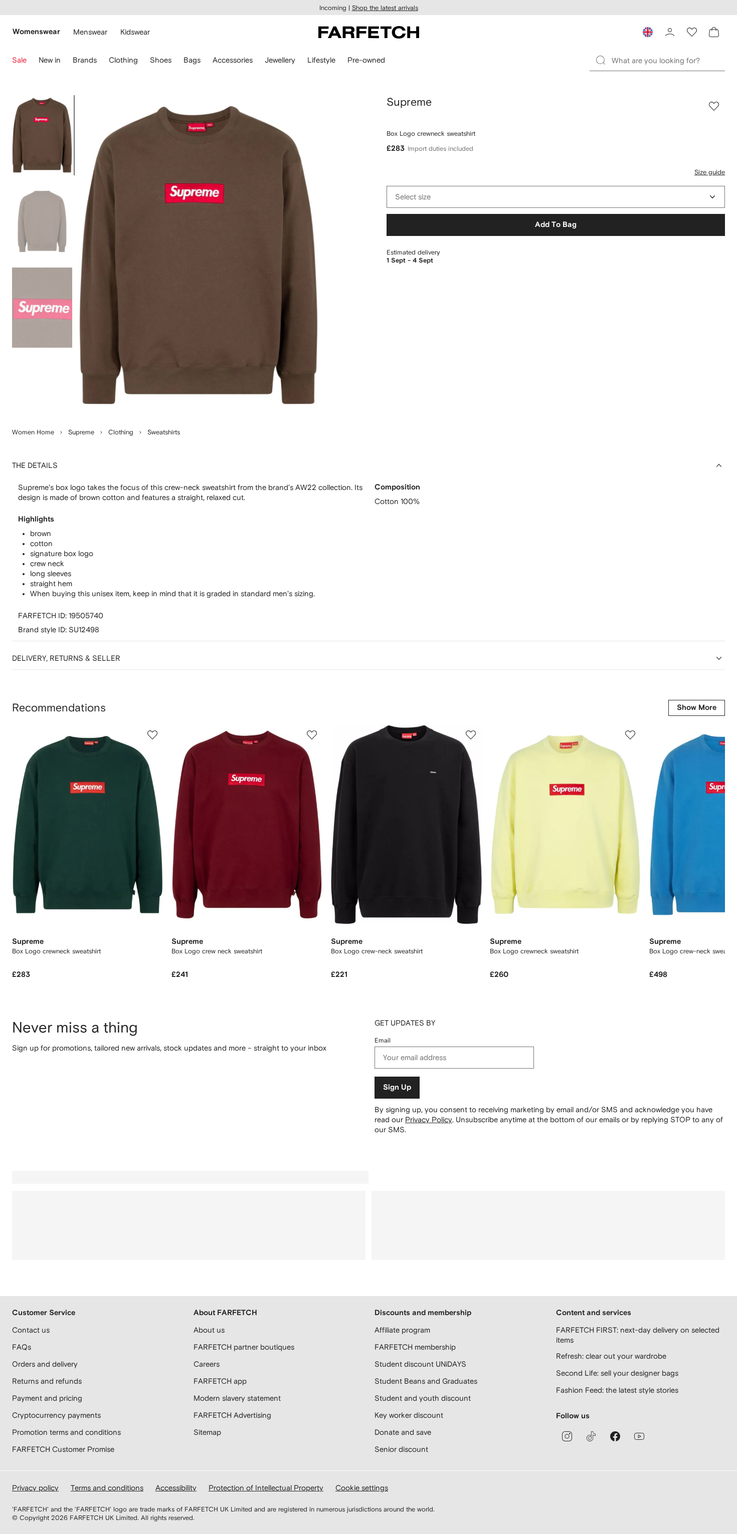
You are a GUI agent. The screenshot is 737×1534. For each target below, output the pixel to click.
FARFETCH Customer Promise (63, 1449)
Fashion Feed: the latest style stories (617, 1390)
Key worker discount (409, 1415)
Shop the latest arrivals (385, 8)
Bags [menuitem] (192, 60)
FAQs (21, 1347)
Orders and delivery (45, 1364)
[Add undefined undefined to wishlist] (152, 735)
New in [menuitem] (50, 60)
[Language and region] (648, 32)
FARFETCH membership (415, 1347)
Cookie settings (361, 1487)
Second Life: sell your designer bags (617, 1373)
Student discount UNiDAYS (420, 1364)
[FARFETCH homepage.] (368, 32)
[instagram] (567, 1436)
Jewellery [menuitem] (280, 60)
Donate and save (403, 1432)
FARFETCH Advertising (232, 1415)
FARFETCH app (220, 1381)
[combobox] (556, 197)
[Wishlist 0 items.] (692, 32)
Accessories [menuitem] (233, 60)
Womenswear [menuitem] (36, 32)
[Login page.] (670, 32)
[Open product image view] (198, 255)
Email (383, 1040)
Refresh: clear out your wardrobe (611, 1356)
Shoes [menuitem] (160, 60)
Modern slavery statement (237, 1398)
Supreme (81, 432)
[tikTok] (591, 1436)
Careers (207, 1364)
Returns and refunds (47, 1381)
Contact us (31, 1330)
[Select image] (42, 135)
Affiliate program (402, 1330)
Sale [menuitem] (19, 60)
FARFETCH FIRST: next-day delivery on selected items (637, 1335)
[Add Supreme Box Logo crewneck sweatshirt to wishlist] (714, 106)
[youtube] (639, 1436)
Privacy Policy (428, 1119)
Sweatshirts (163, 432)
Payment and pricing (47, 1398)
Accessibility (176, 1487)
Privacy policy (35, 1487)
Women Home (33, 432)
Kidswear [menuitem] (135, 32)
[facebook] (615, 1436)
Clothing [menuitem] (123, 60)
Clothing (120, 432)
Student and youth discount (423, 1398)
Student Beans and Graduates (426, 1381)
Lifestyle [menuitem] (321, 60)
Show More (696, 707)
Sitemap (207, 1432)
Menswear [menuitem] (90, 32)
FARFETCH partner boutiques (244, 1347)
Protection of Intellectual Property (266, 1487)
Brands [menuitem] (85, 60)
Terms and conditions (107, 1487)
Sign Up (397, 1087)
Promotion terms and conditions (66, 1432)
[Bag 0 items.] (714, 32)
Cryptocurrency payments (56, 1415)
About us (209, 1330)
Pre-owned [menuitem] (366, 60)
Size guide (709, 172)
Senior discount (401, 1449)
